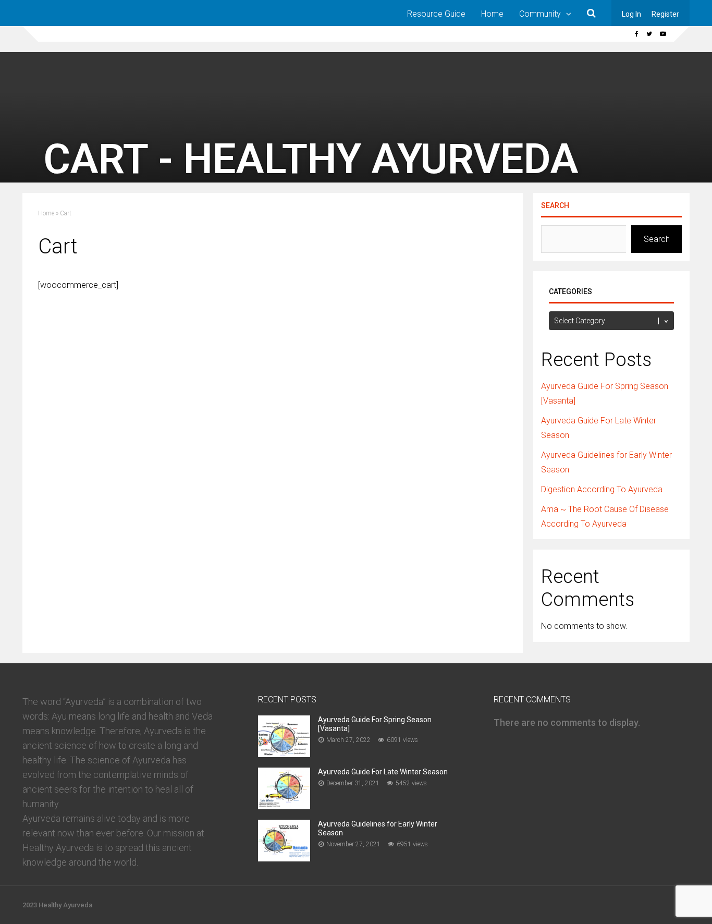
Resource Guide (436, 14)
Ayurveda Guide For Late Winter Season (383, 772)
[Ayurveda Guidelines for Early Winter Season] (284, 858)
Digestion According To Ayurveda (601, 489)
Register (665, 14)
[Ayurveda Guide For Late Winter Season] (284, 805)
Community (540, 14)
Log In (631, 14)
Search (555, 205)
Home (492, 14)
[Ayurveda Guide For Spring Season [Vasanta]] (284, 753)
